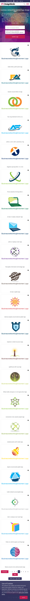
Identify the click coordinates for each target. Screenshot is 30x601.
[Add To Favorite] (28, 44)
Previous (4, 571)
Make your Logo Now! (15, 578)
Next (15, 574)
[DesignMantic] (8, 4)
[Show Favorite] (13, 1)
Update (15, 36)
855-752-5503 (9, 1)
